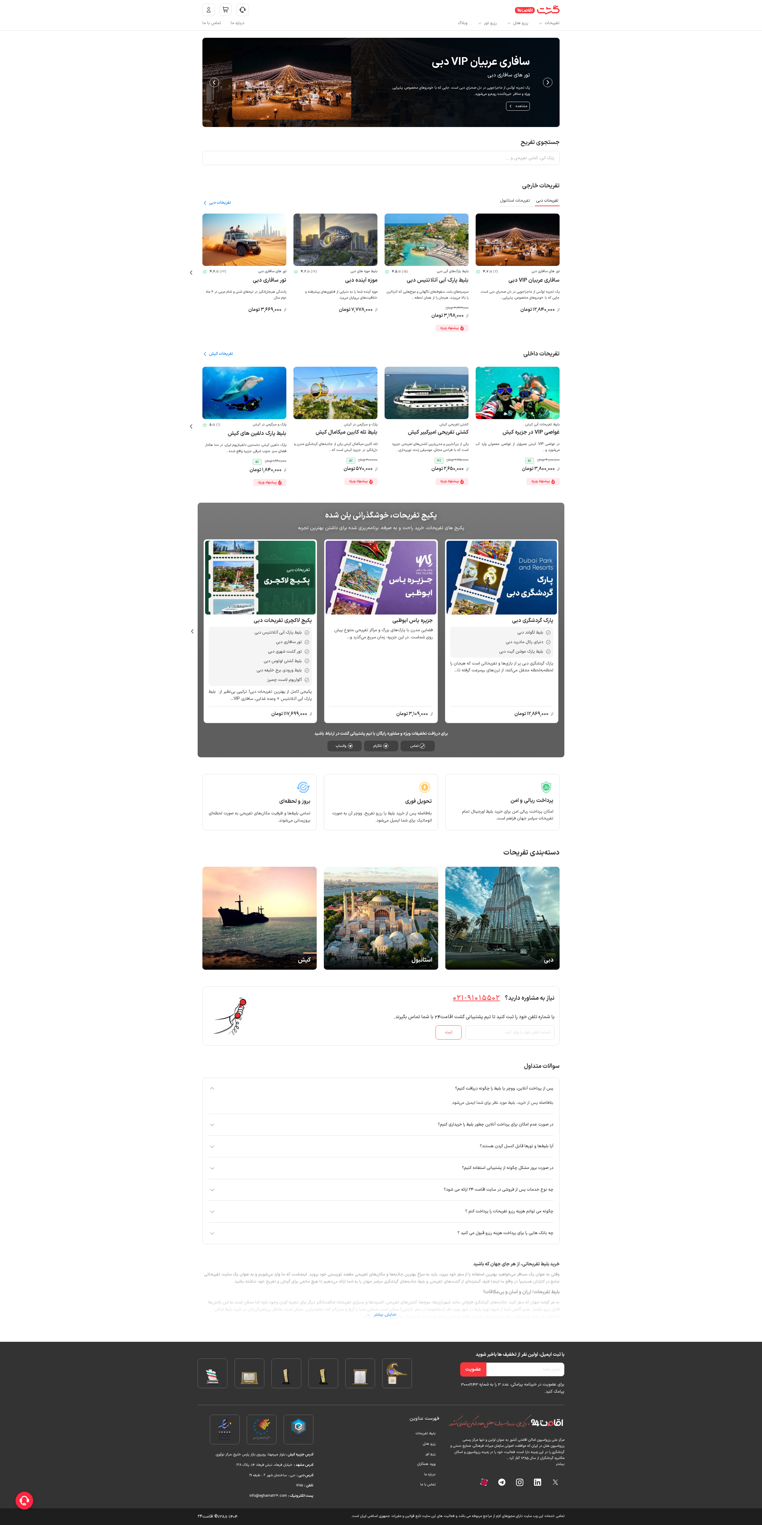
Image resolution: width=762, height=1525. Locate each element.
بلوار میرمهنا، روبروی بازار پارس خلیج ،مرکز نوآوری (250, 1454)
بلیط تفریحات (425, 1433)
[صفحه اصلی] (537, 10)
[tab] (547, 201)
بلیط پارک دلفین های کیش (257, 434)
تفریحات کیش (221, 354)
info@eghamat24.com (268, 1496)
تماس (414, 746)
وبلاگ (463, 23)
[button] (381, 1088)
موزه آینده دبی (361, 280)
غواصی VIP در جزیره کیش (531, 432)
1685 (300, 1485)
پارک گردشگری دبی (532, 621)
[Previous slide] (547, 82)
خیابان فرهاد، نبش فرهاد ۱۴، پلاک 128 (264, 1465)
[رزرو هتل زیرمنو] (509, 23)
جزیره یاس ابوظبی (412, 621)
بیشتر (560, 1464)
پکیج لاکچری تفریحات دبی (283, 621)
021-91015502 (476, 998)
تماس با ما (211, 23)
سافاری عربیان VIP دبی (534, 280)
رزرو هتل (520, 23)
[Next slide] (214, 82)
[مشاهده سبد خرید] (226, 9)
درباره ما (237, 23)
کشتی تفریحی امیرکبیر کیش (438, 432)
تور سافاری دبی (269, 280)
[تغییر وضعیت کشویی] (243, 10)
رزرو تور (490, 23)
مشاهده (380, 106)
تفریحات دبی (220, 203)
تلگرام (377, 746)
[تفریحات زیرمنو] (540, 23)
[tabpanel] (381, 273)
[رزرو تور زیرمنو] (480, 23)
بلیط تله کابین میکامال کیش (346, 432)
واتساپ (341, 746)
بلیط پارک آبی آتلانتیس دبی (438, 280)
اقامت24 (205, 1516)
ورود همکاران (426, 1464)
